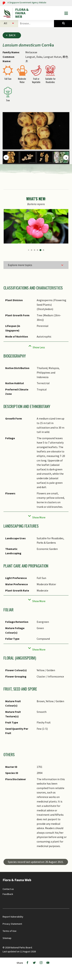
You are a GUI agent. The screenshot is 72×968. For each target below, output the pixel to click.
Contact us (8, 889)
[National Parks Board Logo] (7, 13)
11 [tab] (40, 250)
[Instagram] (41, 963)
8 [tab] (31, 250)
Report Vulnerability (13, 916)
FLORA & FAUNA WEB (22, 13)
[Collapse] (36, 346)
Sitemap (7, 938)
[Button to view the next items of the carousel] (66, 157)
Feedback (8, 894)
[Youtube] (48, 963)
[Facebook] (27, 963)
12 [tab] (43, 250)
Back (12, 35)
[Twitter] (34, 963)
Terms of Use (9, 930)
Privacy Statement (12, 923)
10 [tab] (37, 250)
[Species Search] (63, 23)
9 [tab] (34, 250)
